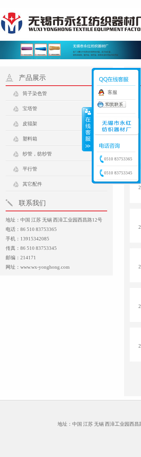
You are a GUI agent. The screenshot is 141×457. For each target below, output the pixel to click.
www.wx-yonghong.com (45, 267)
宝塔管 (30, 108)
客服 (112, 92)
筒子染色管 (35, 93)
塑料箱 (30, 139)
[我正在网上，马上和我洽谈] (111, 106)
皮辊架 (30, 123)
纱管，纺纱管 (37, 154)
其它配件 (32, 184)
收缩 (87, 129)
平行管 (30, 169)
